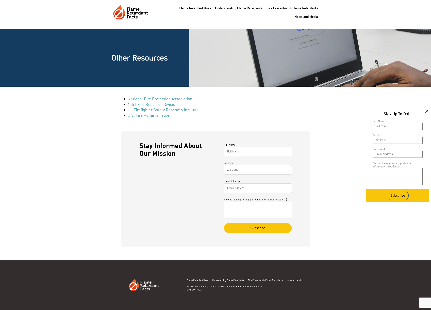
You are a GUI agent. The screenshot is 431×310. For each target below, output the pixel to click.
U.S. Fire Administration (149, 115)
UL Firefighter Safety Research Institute (163, 109)
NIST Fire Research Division (152, 104)
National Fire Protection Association (160, 98)
